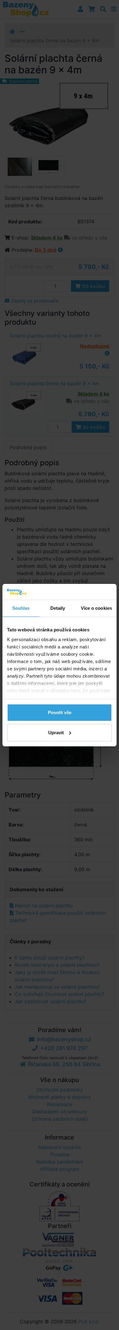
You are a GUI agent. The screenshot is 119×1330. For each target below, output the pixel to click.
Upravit (56, 732)
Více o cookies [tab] (96, 608)
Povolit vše (59, 712)
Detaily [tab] (57, 608)
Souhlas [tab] (21, 608)
